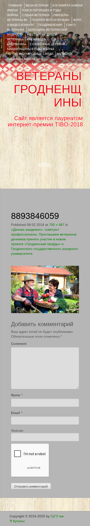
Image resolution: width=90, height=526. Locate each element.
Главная (15, 5)
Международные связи (33, 54)
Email (15, 413)
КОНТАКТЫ (32, 59)
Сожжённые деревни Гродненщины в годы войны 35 (36, 49)
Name (15, 395)
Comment (19, 344)
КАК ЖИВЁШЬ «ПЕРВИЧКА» (26, 42)
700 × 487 (56, 225)
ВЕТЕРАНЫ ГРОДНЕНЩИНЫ (48, 89)
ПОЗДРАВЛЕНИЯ (50, 25)
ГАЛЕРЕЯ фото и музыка (50, 20)
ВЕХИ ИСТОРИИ (37, 5)
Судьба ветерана (35, 15)
